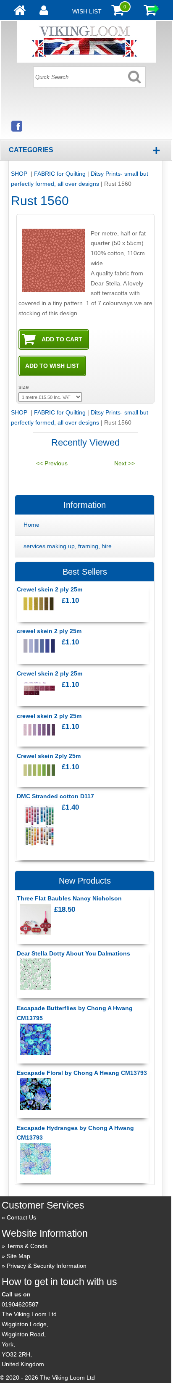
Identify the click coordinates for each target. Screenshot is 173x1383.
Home (31, 524)
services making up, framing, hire (68, 546)
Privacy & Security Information (46, 1265)
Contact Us (21, 1217)
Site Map (18, 1256)
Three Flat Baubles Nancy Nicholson (69, 898)
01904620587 (20, 1304)
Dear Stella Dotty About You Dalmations (73, 953)
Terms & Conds (27, 1246)
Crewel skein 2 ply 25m (49, 589)
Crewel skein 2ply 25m (49, 755)
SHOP (20, 173)
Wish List (87, 11)
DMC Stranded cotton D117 (55, 796)
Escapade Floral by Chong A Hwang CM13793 (82, 1072)
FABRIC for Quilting (60, 173)
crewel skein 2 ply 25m (49, 631)
